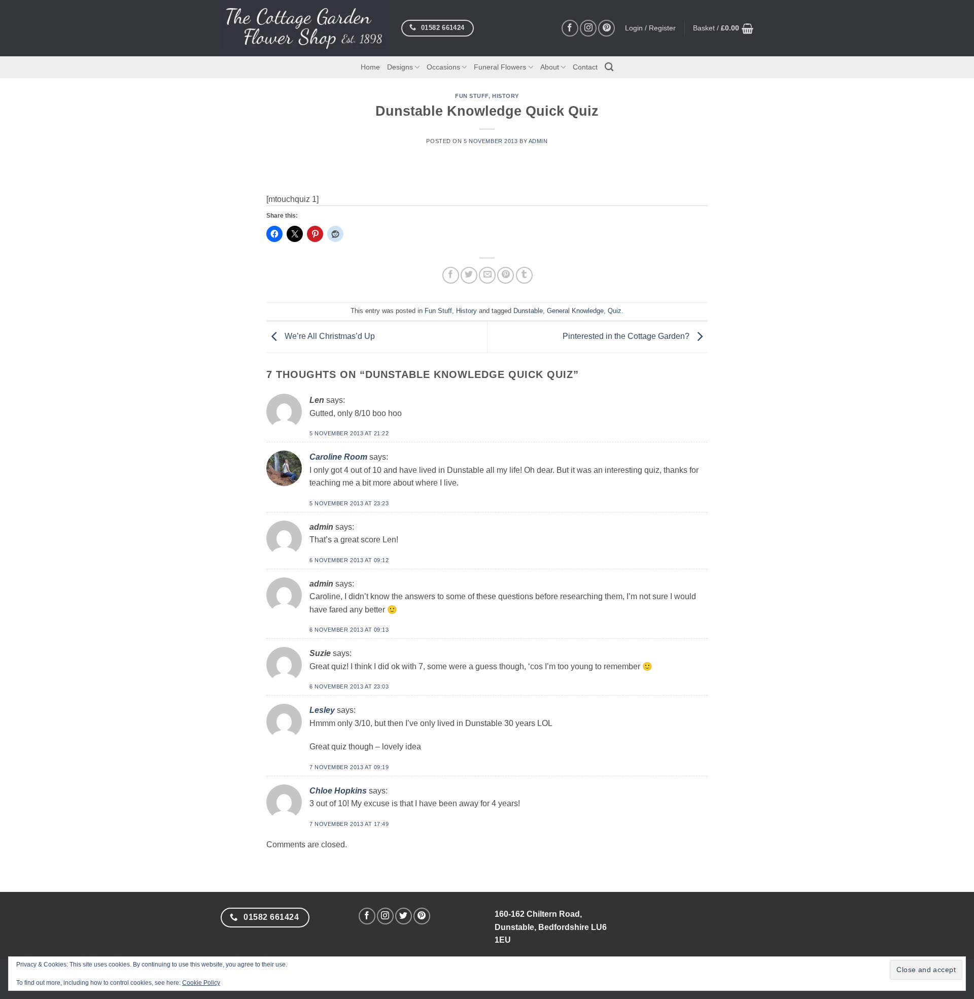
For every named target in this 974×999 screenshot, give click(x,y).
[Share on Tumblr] (524, 275)
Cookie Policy (201, 982)
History (505, 96)
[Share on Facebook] (450, 275)
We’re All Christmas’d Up (329, 336)
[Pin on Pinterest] (505, 275)
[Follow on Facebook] (570, 28)
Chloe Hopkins (338, 790)
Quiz (614, 311)
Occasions (443, 67)
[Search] (609, 67)
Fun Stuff (472, 96)
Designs (400, 67)
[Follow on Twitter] (403, 916)
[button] (723, 28)
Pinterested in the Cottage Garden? (627, 336)
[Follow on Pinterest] (606, 28)
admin (538, 141)
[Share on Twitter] (469, 275)
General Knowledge (575, 311)
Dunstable (528, 311)
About (549, 67)
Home (370, 67)
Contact (585, 67)
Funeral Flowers (500, 67)
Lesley (322, 710)
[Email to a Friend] (487, 275)
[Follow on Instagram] (588, 28)
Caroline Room (338, 457)
